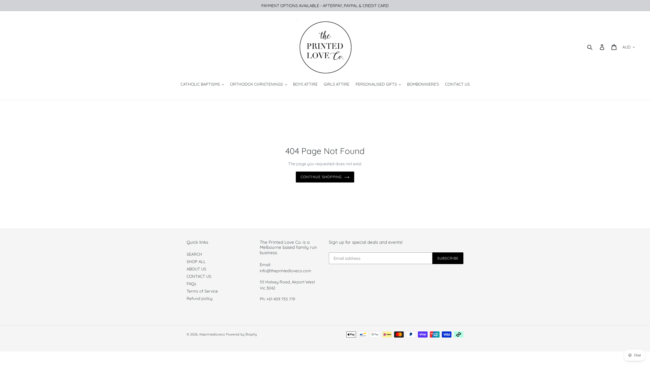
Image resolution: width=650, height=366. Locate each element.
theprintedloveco (212, 334)
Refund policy (200, 298)
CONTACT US (199, 276)
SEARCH (194, 254)
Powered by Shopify (241, 334)
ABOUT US (196, 268)
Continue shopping (321, 177)
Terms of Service (202, 291)
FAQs (191, 283)
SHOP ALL (196, 261)
